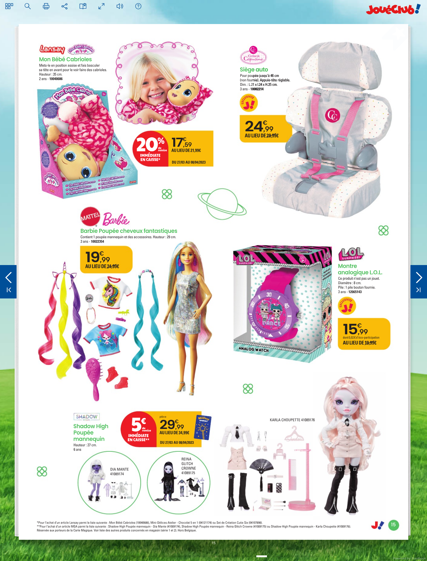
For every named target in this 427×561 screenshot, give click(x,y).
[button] (9, 6)
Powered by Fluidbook (409, 558)
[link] (123, 304)
